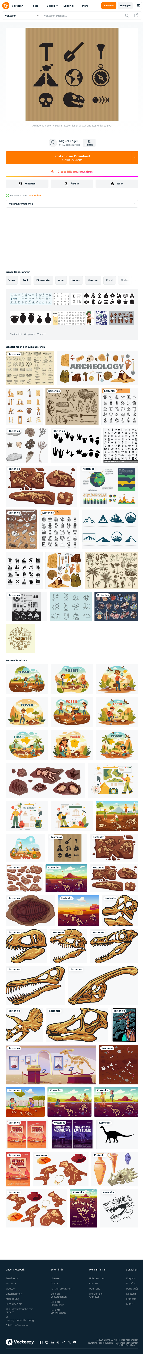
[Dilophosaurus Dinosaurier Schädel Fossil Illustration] (68, 944)
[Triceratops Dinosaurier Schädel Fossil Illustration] (24, 1023)
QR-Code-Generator (17, 1323)
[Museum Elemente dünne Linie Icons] (59, 527)
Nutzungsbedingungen (98, 1340)
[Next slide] (130, 278)
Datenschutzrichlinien (124, 1340)
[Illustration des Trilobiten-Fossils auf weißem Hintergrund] (30, 909)
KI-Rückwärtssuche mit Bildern (19, 1308)
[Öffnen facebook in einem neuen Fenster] (41, 1340)
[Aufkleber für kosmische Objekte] (116, 604)
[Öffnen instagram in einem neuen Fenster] (46, 1340)
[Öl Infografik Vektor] (26, 604)
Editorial (68, 5)
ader (61, 278)
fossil (109, 278)
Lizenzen (56, 1276)
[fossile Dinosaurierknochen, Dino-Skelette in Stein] (114, 846)
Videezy (10, 1286)
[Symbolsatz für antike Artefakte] (64, 568)
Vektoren (17, 5)
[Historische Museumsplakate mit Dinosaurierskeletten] (27, 1133)
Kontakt (93, 1281)
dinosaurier (43, 278)
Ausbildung (12, 1297)
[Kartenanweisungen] (30, 366)
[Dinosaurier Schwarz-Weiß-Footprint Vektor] (76, 443)
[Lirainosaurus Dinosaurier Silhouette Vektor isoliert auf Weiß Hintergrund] (117, 1133)
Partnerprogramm (61, 1286)
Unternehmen (14, 1291)
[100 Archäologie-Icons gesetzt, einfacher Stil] (120, 443)
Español (128, 1281)
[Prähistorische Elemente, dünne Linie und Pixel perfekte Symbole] (119, 404)
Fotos (35, 5)
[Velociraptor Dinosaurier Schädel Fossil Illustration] (114, 944)
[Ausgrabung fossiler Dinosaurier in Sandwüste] (78, 909)
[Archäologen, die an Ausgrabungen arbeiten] (69, 1100)
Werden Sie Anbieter (96, 1293)
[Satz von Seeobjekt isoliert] (27, 443)
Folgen (89, 144)
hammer (93, 278)
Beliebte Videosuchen (58, 1309)
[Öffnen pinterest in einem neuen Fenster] (58, 1340)
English (128, 1276)
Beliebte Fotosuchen (57, 1301)
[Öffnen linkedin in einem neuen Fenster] (52, 1340)
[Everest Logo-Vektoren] (110, 527)
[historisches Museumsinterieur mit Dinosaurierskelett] (51, 1063)
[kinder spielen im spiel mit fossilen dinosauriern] (25, 1100)
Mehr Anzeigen (78, 326)
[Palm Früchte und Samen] (111, 568)
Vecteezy (11, 1281)
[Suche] (127, 15)
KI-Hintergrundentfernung (20, 1316)
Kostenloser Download (72, 157)
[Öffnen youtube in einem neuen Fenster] (74, 1340)
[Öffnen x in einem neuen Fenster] (69, 1340)
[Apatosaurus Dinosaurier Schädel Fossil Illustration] (77, 1023)
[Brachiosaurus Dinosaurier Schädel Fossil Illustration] (120, 909)
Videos (51, 5)
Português (130, 1286)
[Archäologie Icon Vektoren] (67, 846)
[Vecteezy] (5, 5)
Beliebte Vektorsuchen (59, 1293)
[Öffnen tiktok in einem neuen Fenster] (63, 1340)
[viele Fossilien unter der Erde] (21, 527)
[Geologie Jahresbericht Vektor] (109, 484)
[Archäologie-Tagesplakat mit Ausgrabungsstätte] (83, 1207)
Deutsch (128, 1291)
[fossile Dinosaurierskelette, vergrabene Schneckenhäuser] (41, 484)
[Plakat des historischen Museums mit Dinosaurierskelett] (18, 1167)
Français (128, 1297)
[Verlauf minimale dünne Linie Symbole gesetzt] (20, 637)
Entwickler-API (14, 1302)
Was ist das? (35, 195)
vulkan (76, 278)
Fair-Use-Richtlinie (123, 1343)
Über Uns (94, 1286)
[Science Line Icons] (71, 604)
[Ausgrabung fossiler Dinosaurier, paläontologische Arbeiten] (66, 876)
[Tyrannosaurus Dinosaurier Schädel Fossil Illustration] (26, 944)
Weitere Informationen (21, 202)
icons (11, 278)
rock (26, 278)
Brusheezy (12, 1276)
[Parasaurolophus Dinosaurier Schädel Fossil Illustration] (103, 983)
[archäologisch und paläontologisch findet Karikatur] (61, 1167)
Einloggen (125, 5)
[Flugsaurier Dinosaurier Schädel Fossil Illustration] (35, 983)
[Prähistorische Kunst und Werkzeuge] (72, 404)
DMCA (54, 1281)
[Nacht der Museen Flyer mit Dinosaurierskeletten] (72, 1133)
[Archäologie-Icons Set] (24, 404)
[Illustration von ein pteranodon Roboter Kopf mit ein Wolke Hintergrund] (124, 1023)
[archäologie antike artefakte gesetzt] (97, 366)
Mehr (85, 5)
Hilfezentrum (96, 1276)
